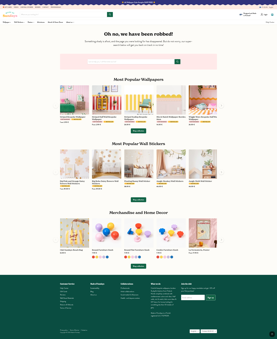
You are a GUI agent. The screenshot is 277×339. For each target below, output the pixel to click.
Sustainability (94, 288)
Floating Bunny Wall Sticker (137, 181)
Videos (16, 7)
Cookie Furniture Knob (167, 250)
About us (69, 22)
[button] (265, 7)
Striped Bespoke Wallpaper (72, 117)
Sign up (211, 297)
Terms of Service (65, 308)
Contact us (84, 330)
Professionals (56, 7)
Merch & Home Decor (55, 22)
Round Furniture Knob (102, 250)
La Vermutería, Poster (199, 250)
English (193, 331)
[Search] (110, 14)
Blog (91, 291)
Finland (208, 331)
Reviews (37, 7)
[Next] (221, 105)
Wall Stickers (19, 22)
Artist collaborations (127, 291)
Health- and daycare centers (130, 298)
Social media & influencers (129, 294)
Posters (30, 22)
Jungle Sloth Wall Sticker (200, 181)
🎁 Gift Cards (7, 7)
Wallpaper (6, 22)
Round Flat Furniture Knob (136, 250)
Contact (46, 7)
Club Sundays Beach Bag (71, 250)
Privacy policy (64, 330)
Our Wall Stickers (27, 7)
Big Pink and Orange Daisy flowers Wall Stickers (72, 182)
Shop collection (138, 130)
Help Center (270, 22)
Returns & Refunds (66, 304)
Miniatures (41, 22)
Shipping (63, 301)
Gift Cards (63, 291)
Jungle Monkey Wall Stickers (169, 181)
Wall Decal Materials (67, 298)
